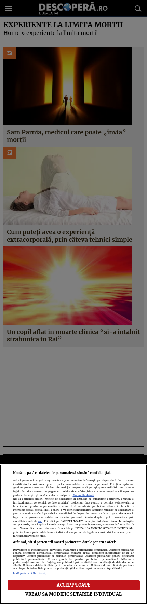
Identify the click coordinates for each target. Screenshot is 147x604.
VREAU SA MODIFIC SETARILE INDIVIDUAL (73, 594)
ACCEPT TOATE (74, 585)
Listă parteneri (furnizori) (30, 573)
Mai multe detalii (83, 495)
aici (40, 521)
